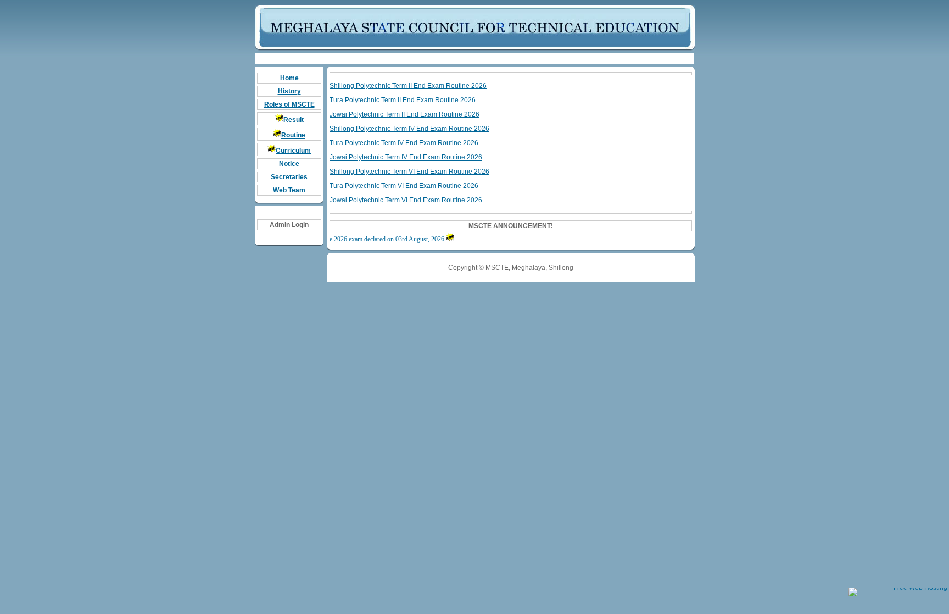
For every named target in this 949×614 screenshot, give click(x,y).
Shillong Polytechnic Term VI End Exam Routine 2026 (409, 171)
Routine (293, 135)
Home (289, 78)
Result (293, 120)
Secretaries (289, 177)
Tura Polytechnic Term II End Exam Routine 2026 (403, 100)
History (289, 91)
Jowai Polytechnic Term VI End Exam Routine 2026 (406, 200)
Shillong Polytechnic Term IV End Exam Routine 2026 (409, 128)
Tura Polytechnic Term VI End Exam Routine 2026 (404, 186)
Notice (289, 164)
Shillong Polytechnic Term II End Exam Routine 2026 (408, 86)
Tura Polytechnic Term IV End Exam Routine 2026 (404, 143)
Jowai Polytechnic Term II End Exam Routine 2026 (404, 114)
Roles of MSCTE (289, 104)
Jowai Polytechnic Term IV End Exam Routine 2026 (406, 157)
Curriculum (293, 150)
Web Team (289, 190)
